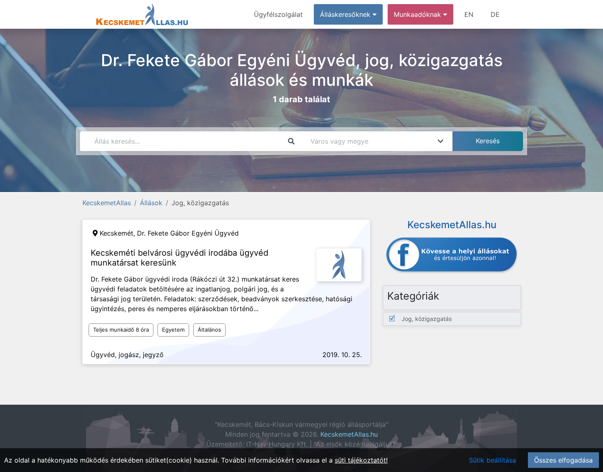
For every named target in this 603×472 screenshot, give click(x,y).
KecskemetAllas (106, 203)
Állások (151, 203)
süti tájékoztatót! (361, 460)
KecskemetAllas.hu (349, 434)
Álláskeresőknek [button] (346, 14)
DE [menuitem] (495, 14)
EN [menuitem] (468, 14)
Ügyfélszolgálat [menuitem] (278, 14)
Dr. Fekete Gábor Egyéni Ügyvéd (188, 233)
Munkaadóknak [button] (418, 14)
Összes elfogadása (563, 460)
